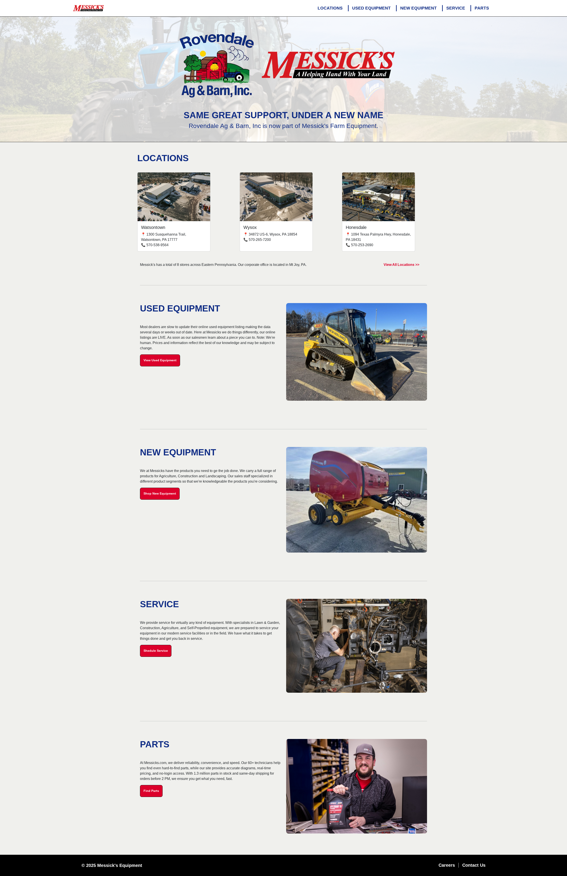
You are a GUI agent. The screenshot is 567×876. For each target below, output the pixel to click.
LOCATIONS (330, 8)
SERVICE (455, 8)
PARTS (482, 8)
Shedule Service (156, 650)
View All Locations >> (401, 265)
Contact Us (473, 865)
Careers (447, 865)
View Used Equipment (160, 360)
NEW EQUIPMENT (418, 8)
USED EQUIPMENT (371, 8)
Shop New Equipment (160, 493)
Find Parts (151, 791)
